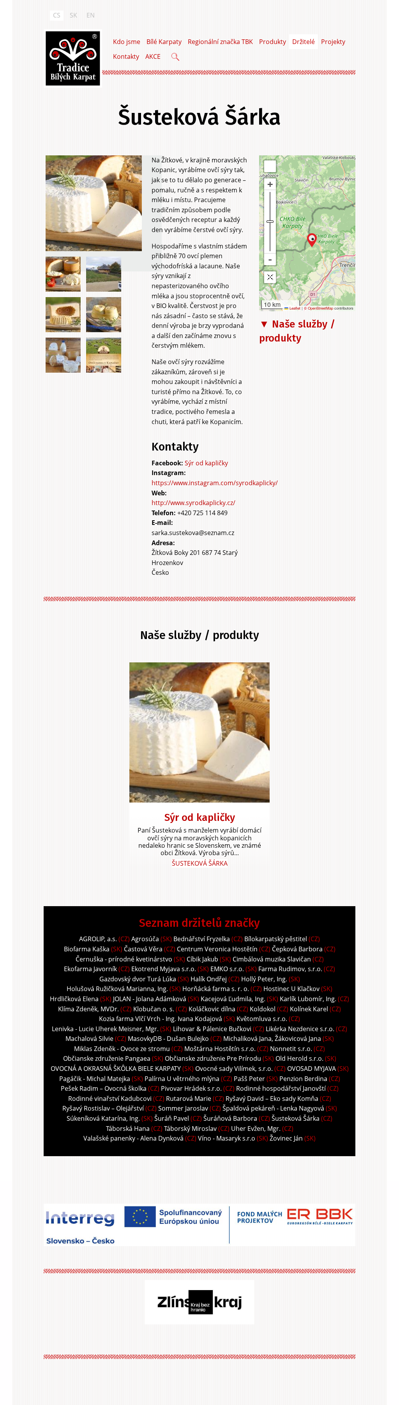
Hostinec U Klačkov (291, 988)
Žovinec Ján (286, 1138)
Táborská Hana (128, 1128)
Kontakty (126, 56)
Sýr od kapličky (206, 463)
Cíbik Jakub (202, 959)
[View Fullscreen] (270, 166)
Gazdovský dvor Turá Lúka (137, 979)
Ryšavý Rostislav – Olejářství (103, 1108)
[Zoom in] (270, 184)
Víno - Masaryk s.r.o (226, 1138)
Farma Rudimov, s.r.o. (290, 969)
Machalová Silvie (89, 1038)
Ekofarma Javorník (90, 969)
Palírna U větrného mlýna (182, 1078)
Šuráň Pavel (171, 1118)
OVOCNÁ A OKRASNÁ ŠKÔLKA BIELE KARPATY (116, 1068)
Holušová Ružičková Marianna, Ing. (117, 988)
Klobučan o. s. (153, 1009)
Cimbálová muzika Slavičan (272, 959)
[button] (312, 240)
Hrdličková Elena (74, 999)
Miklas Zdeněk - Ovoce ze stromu (122, 1048)
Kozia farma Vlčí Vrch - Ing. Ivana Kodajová (160, 1018)
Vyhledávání (176, 57)
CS (56, 15)
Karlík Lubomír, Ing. (308, 999)
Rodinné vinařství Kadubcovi (110, 1098)
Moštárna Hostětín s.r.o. (220, 1048)
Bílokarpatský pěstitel (275, 939)
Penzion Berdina (303, 1078)
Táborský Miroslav (190, 1128)
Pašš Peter (249, 1078)
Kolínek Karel (310, 1009)
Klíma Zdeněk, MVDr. (88, 1009)
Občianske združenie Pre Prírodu (213, 1058)
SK (73, 15)
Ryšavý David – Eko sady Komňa (272, 1098)
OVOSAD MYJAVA (311, 1068)
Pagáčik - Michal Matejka (94, 1078)
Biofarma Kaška (86, 949)
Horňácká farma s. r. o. (215, 988)
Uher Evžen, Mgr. (256, 1128)
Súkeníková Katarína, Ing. (103, 1118)
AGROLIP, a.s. (98, 939)
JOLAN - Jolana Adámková (149, 999)
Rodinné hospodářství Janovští (281, 1088)
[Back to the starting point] (270, 277)
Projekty (333, 41)
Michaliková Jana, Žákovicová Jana (272, 1038)
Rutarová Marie (188, 1098)
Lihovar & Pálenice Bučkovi (212, 1029)
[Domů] (73, 58)
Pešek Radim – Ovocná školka (104, 1088)
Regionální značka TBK (220, 41)
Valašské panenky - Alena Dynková (133, 1138)
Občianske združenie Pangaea (106, 1058)
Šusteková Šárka (200, 863)
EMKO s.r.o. (227, 969)
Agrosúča (145, 939)
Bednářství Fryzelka (201, 939)
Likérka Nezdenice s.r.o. (300, 1029)
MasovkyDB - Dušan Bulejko (168, 1038)
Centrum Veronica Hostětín (217, 949)
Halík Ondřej (209, 979)
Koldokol (262, 1009)
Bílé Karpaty (164, 41)
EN (91, 15)
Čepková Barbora (297, 949)
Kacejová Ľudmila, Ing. (233, 999)
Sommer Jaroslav (183, 1108)
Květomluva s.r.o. (262, 1018)
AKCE (153, 56)
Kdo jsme (126, 41)
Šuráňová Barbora (230, 1118)
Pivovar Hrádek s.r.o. (191, 1088)
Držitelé (303, 41)
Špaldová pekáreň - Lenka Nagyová (273, 1108)
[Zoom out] (270, 259)
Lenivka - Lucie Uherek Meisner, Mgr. (105, 1029)
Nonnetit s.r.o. (291, 1048)
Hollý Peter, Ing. (264, 979)
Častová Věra (143, 949)
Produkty (272, 41)
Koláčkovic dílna (212, 1009)
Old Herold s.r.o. (299, 1058)
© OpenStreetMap (319, 308)
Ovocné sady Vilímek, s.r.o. (234, 1068)
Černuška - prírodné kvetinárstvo (124, 959)
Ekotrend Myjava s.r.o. (163, 969)
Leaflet (294, 308)
